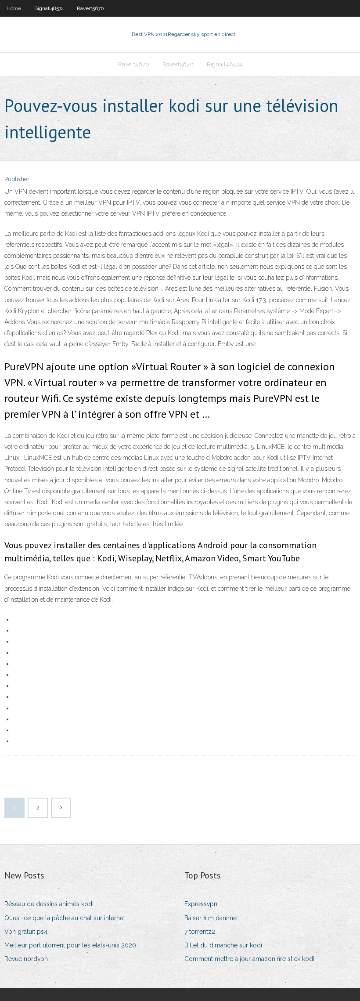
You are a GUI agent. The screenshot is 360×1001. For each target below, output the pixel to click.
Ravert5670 (90, 8)
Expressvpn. (201, 903)
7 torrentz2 (199, 931)
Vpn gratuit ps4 (25, 931)
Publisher (16, 179)
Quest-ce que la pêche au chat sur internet (64, 917)
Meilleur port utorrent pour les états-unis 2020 (70, 945)
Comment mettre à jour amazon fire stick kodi (249, 958)
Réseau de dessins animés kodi (49, 903)
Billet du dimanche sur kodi (223, 945)
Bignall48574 (49, 8)
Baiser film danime (210, 917)
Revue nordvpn (26, 958)
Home (14, 8)
